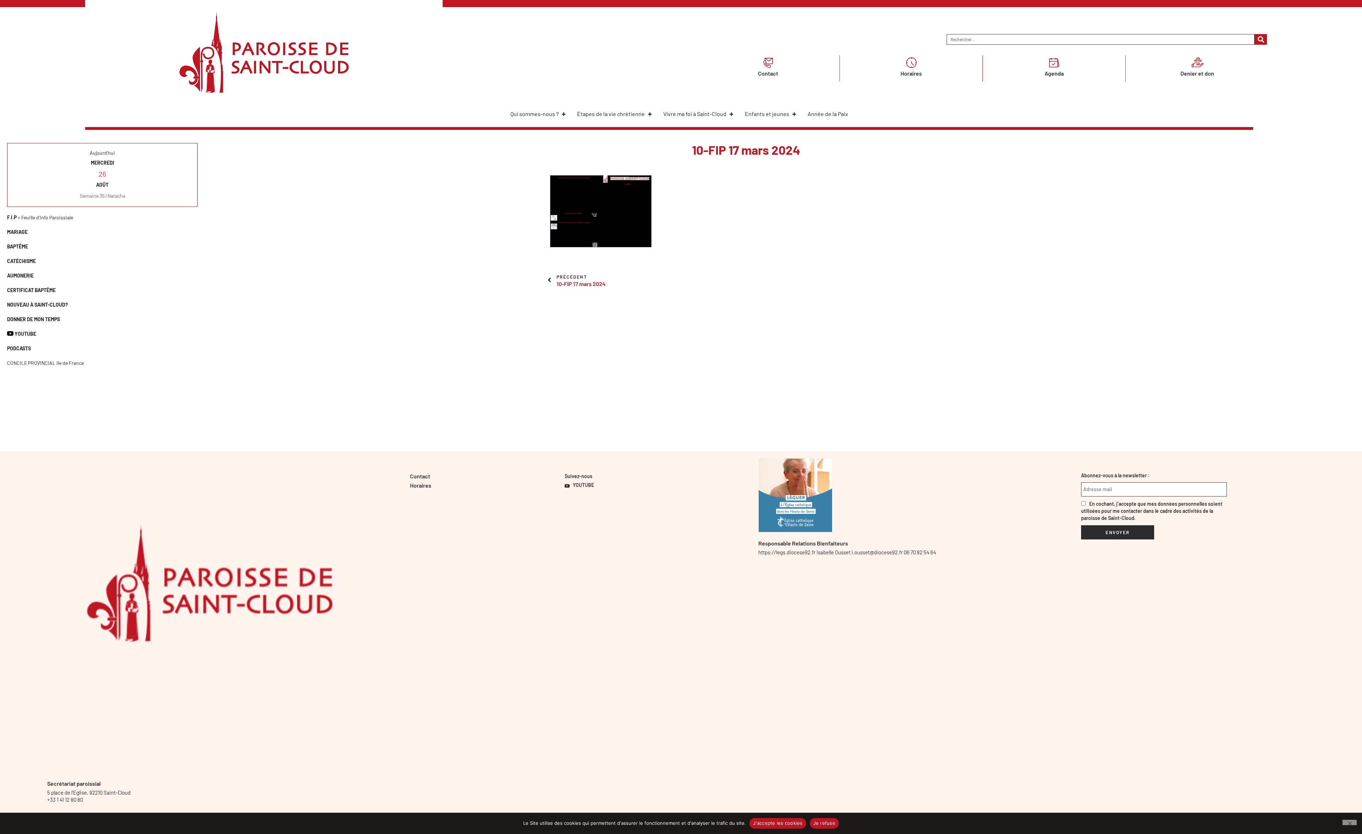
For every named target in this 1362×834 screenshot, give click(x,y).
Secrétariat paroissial (74, 783)
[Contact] (768, 62)
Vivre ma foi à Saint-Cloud (694, 113)
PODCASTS (19, 348)
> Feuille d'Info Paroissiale (40, 217)
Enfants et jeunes (767, 113)
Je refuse (824, 823)
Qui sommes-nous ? (534, 113)
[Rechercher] (1261, 39)
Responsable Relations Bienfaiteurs (803, 543)
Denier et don (1197, 73)
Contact (768, 73)
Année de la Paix (828, 113)
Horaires (911, 73)
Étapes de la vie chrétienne (611, 113)
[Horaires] (911, 62)
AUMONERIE (20, 276)
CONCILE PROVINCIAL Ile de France (45, 363)
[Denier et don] (1197, 62)
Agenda (1054, 73)
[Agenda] (1054, 62)
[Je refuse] (1349, 822)
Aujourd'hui (102, 153)
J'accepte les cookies (777, 823)
